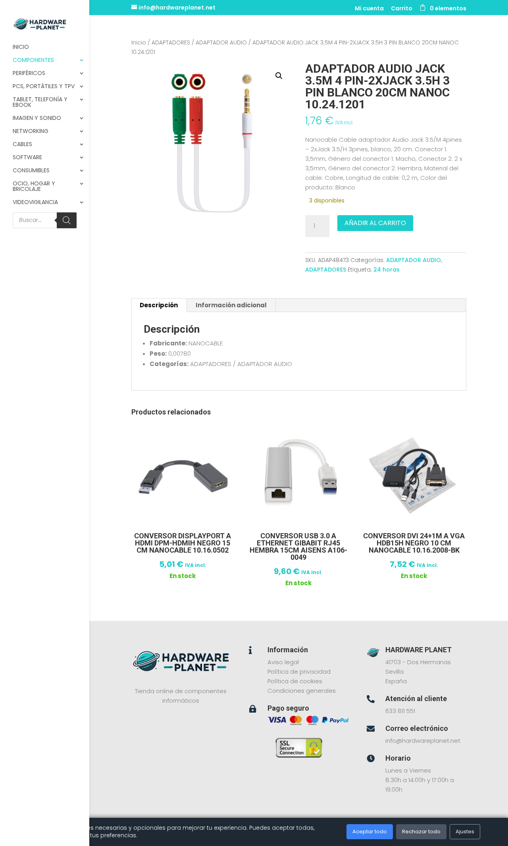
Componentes (33, 60)
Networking (30, 131)
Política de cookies (294, 681)
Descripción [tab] (159, 305)
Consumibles (31, 171)
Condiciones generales (301, 690)
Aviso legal (283, 662)
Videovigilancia (35, 202)
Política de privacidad (299, 671)
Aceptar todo (369, 831)
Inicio (21, 47)
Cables (22, 144)
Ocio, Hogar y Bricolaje (34, 187)
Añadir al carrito (375, 222)
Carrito (401, 9)
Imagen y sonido (37, 118)
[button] (279, 76)
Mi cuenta (369, 9)
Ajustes (465, 831)
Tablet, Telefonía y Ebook (40, 102)
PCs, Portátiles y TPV (44, 86)
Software (27, 157)
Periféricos (29, 73)
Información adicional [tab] (231, 305)
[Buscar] (67, 220)
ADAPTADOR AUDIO (221, 42)
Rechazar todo (421, 831)
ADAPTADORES (171, 42)
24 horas (386, 270)
